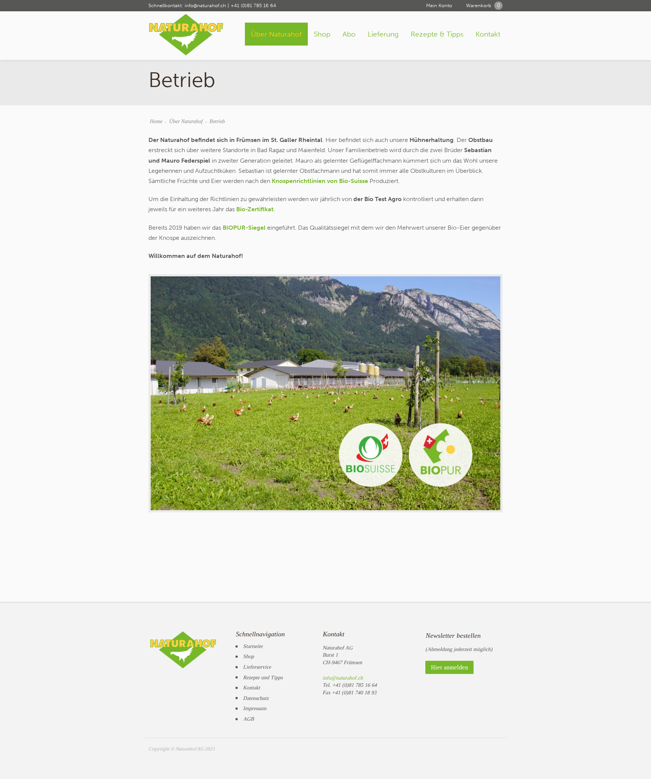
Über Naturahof (276, 34)
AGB (248, 719)
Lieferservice (257, 667)
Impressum (254, 708)
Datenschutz (256, 698)
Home (156, 121)
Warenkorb (483, 5)
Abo (349, 34)
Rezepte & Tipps (437, 34)
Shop (322, 34)
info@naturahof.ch (205, 5)
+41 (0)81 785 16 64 (253, 5)
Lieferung (383, 34)
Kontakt (487, 34)
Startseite (253, 646)
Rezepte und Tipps (263, 677)
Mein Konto (439, 5)
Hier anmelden (449, 667)
